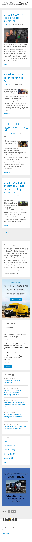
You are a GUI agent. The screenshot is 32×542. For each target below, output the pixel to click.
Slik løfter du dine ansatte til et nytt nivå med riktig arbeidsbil (14, 187)
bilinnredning (9, 446)
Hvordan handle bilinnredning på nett (14, 77)
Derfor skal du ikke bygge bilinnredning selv (16, 127)
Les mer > (7, 64)
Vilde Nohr (9, 24)
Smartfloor (8, 458)
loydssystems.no (13, 271)
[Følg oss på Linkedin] (12, 511)
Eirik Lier (8, 196)
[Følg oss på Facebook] (9, 511)
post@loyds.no (6, 533)
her (23, 347)
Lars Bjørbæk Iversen (12, 134)
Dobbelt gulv (9, 450)
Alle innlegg (5, 232)
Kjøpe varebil (9, 454)
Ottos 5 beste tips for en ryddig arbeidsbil (14, 18)
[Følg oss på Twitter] (14, 511)
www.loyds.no (5, 531)
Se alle (6, 462)
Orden (7, 442)
